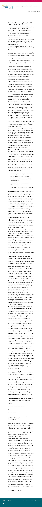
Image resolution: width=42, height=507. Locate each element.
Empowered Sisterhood (26, 6)
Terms (28, 500)
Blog (29, 11)
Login (38, 11)
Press (24, 500)
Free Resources (36, 6)
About (18, 6)
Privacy (32, 500)
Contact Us (33, 11)
